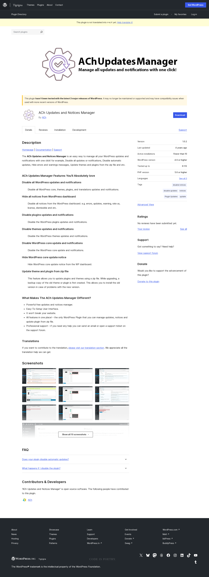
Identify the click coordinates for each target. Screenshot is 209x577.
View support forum (147, 253)
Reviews (43, 129)
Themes (53, 534)
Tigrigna (42, 559)
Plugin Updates (171, 196)
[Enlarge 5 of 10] (88, 390)
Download (180, 115)
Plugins (52, 538)
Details (28, 129)
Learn (89, 529)
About (14, 529)
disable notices (179, 185)
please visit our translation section (86, 347)
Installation (60, 129)
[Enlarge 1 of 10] (52, 371)
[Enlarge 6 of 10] (125, 390)
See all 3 (183, 178)
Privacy (14, 543)
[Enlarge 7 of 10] (52, 408)
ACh (44, 117)
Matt (166, 534)
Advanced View (145, 204)
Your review (143, 229)
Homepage (27, 149)
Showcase (54, 529)
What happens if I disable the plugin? (41, 468)
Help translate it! (125, 22)
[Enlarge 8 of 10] (88, 408)
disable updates (170, 191)
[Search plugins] (41, 32)
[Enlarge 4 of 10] (52, 390)
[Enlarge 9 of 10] (125, 408)
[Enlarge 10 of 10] (125, 426)
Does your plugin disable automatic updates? (45, 459)
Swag (129, 543)
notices (183, 191)
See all (183, 229)
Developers (92, 538)
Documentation (44, 149)
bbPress (168, 538)
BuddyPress (169, 543)
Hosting (15, 538)
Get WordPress (195, 5)
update (183, 196)
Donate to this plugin (148, 281)
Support (183, 129)
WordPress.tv (94, 543)
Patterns (53, 543)
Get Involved (131, 529)
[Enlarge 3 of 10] (125, 371)
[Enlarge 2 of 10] (88, 371)
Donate (129, 538)
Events (128, 534)
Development (79, 129)
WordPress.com (171, 529)
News (14, 534)
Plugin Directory (18, 14)
